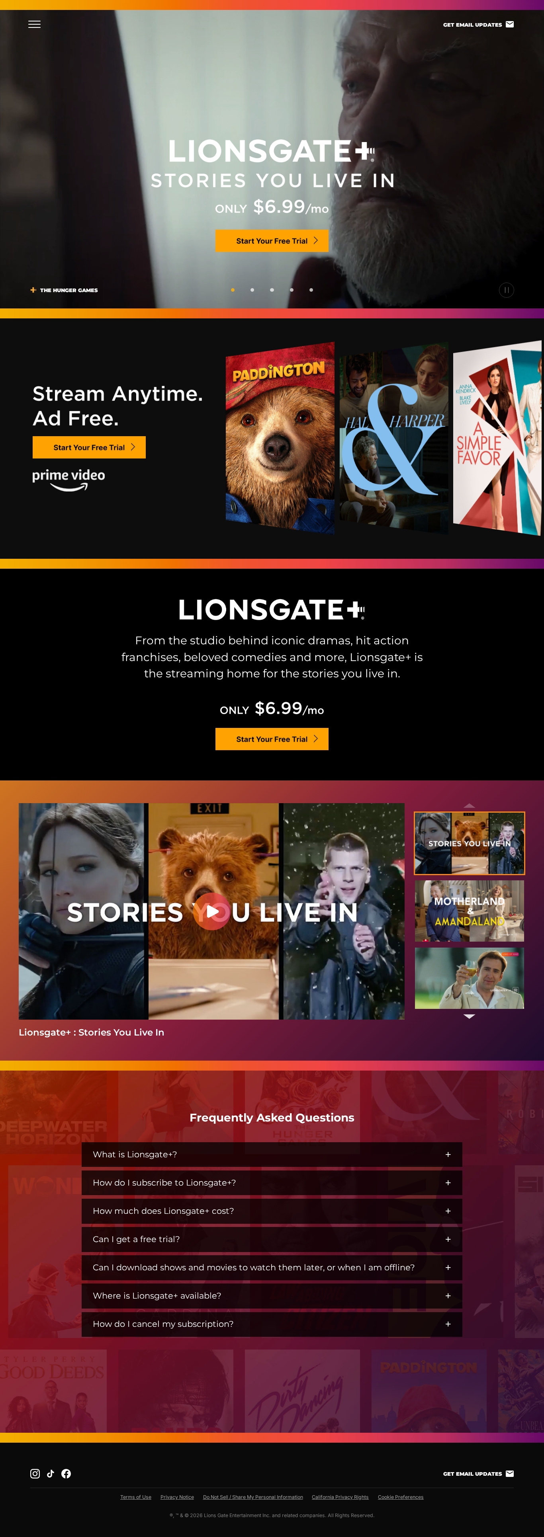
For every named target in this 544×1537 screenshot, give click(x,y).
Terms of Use (135, 1497)
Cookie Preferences (401, 1497)
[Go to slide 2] (252, 290)
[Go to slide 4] (292, 290)
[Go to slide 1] (233, 290)
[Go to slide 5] (311, 290)
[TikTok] (50, 1473)
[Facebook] (66, 1473)
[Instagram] (35, 1473)
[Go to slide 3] (272, 290)
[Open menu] (36, 24)
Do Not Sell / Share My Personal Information (253, 1497)
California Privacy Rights (340, 1497)
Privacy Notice (177, 1497)
